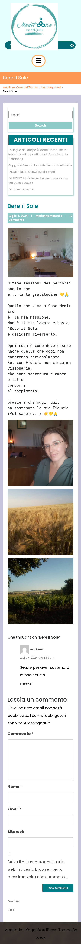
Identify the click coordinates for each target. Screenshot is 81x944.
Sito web (16, 831)
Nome (15, 786)
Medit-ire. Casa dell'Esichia (20, 87)
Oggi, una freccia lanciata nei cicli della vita (40, 165)
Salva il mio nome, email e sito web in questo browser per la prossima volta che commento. (37, 869)
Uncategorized (51, 87)
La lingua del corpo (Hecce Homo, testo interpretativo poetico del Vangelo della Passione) (38, 154)
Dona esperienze (21, 189)
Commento (20, 733)
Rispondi (26, 684)
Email (14, 809)
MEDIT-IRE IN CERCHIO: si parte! (31, 172)
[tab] (38, 60)
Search (71, 45)
